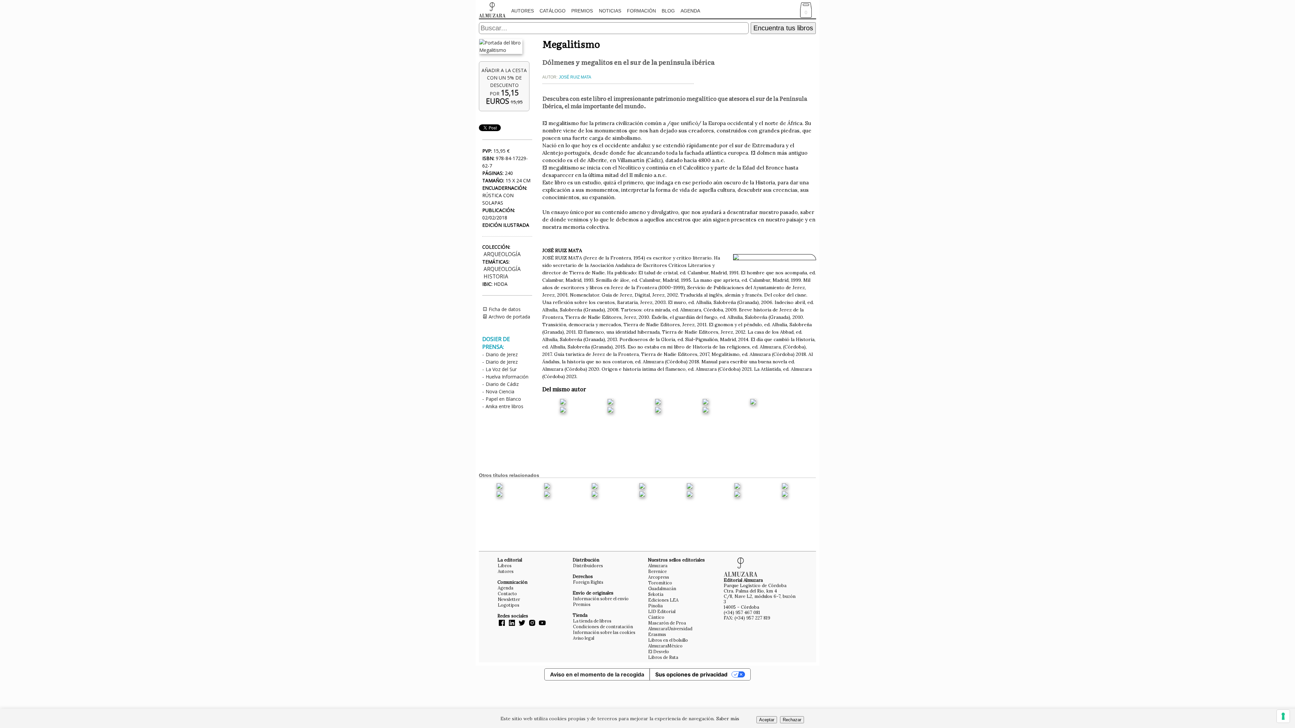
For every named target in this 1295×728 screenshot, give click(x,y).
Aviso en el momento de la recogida (597, 674)
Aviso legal (583, 638)
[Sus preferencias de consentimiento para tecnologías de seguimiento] (1283, 716)
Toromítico (660, 582)
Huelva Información (507, 376)
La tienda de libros (592, 621)
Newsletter (509, 599)
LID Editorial (661, 611)
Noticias (610, 10)
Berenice (657, 571)
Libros (505, 565)
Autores (522, 10)
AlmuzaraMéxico (665, 645)
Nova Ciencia (500, 391)
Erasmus (657, 634)
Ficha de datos (504, 309)
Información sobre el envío (601, 598)
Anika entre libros (504, 406)
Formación (641, 10)
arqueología (502, 269)
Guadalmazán (662, 588)
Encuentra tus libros (783, 28)
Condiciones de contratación (603, 626)
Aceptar (766, 719)
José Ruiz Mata (575, 77)
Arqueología (502, 254)
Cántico (656, 617)
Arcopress (658, 577)
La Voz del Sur (501, 369)
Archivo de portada (508, 316)
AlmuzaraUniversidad (670, 628)
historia (496, 276)
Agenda (690, 10)
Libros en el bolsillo (668, 640)
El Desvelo (658, 651)
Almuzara (657, 565)
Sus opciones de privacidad (691, 674)
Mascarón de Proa (667, 623)
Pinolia (655, 605)
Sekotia (655, 594)
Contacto (507, 593)
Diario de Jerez (502, 354)
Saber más (727, 719)
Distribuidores (588, 565)
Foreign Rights (588, 582)
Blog (668, 10)
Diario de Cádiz (502, 384)
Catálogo (553, 10)
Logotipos (508, 605)
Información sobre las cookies (604, 632)
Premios (582, 10)
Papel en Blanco (503, 399)
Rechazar (792, 719)
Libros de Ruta (663, 657)
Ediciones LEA (663, 600)
